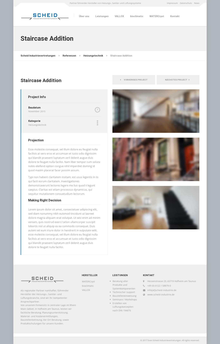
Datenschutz (186, 3)
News (196, 3)
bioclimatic (136, 16)
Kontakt (175, 16)
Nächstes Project (177, 80)
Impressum (172, 3)
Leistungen (102, 16)
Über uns (84, 16)
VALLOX (119, 16)
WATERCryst (156, 16)
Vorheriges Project (135, 80)
